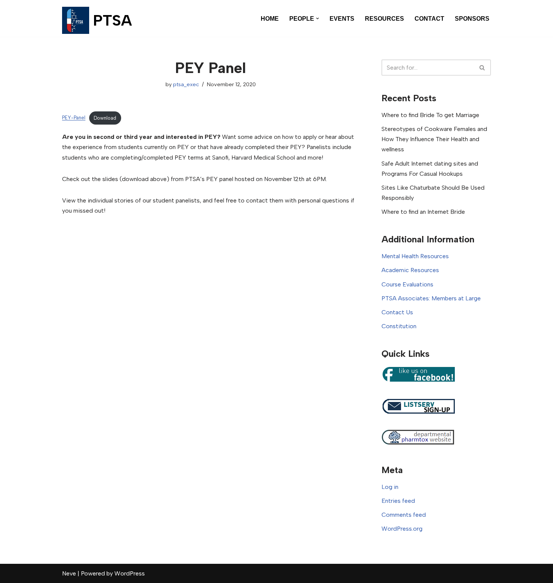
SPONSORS (472, 18)
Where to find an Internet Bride (423, 211)
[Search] (482, 67)
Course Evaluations (407, 284)
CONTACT (429, 18)
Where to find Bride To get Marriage (430, 115)
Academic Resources (410, 270)
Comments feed (403, 514)
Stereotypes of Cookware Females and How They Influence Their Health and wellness (434, 139)
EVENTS (342, 18)
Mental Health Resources (415, 256)
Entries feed (398, 500)
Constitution (398, 326)
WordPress (129, 573)
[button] (317, 18)
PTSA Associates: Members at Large (431, 298)
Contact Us (397, 312)
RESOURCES (384, 18)
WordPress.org (401, 528)
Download (105, 118)
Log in (389, 486)
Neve (69, 573)
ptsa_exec (186, 84)
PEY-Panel (73, 118)
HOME (270, 18)
